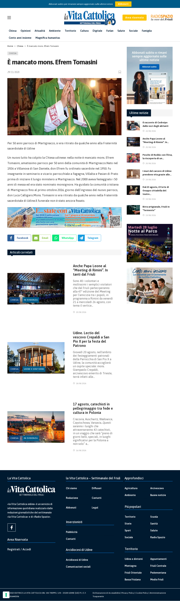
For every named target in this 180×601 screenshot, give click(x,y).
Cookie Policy (142, 593)
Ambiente (130, 495)
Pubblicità (71, 532)
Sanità (154, 523)
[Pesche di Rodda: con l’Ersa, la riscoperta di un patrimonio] (133, 158)
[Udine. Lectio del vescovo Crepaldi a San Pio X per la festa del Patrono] (36, 357)
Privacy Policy (127, 593)
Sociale (129, 537)
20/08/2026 (81, 312)
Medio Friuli (156, 579)
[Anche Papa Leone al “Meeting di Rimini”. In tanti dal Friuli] (36, 288)
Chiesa (13, 53)
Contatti (96, 498)
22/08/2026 (151, 131)
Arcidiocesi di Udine (77, 559)
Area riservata (134, 17)
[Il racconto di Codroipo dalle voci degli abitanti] (133, 125)
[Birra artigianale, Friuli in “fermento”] (133, 210)
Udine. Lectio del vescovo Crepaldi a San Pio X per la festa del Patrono (91, 339)
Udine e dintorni (34, 369)
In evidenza (31, 300)
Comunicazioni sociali (78, 566)
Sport (128, 530)
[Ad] (64, 217)
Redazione (72, 498)
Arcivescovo (157, 488)
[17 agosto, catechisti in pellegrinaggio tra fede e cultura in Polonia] (36, 427)
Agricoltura (131, 488)
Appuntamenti (158, 559)
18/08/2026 (81, 383)
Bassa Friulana (133, 579)
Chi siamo (71, 488)
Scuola (154, 516)
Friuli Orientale (133, 572)
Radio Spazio (157, 537)
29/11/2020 (13, 72)
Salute (154, 530)
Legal (95, 507)
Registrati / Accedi (19, 549)
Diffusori (96, 488)
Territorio (130, 516)
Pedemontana (158, 572)
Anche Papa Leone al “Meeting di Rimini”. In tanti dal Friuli (90, 270)
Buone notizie (158, 495)
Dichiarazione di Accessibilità (106, 593)
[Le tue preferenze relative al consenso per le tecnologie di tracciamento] (6, 595)
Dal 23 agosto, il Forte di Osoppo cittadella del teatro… (156, 190)
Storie (128, 523)
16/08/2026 (81, 450)
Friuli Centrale (158, 565)
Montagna (130, 565)
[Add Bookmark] (120, 72)
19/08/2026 (151, 179)
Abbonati (123, 4)
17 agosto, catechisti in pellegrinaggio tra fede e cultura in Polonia (93, 408)
